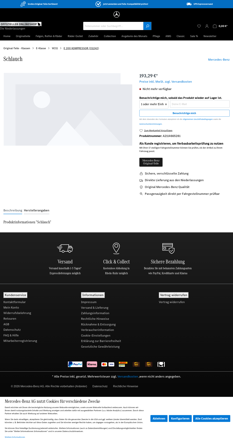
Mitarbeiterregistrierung (20, 341)
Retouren (9, 319)
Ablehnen (159, 418)
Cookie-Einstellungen (95, 335)
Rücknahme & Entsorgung (98, 324)
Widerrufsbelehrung (17, 313)
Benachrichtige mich (184, 113)
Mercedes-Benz (219, 60)
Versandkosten (128, 376)
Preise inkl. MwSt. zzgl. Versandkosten (165, 82)
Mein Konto (11, 307)
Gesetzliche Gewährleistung (100, 347)
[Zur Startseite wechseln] (20, 26)
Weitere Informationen (15, 437)
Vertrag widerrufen (172, 302)
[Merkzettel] (199, 26)
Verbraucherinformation (97, 330)
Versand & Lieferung (94, 308)
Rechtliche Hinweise (95, 319)
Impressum (89, 302)
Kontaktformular (14, 302)
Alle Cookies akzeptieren (211, 418)
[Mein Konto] (207, 26)
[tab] (12, 210)
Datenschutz (12, 330)
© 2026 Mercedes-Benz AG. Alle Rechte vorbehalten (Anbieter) (49, 386)
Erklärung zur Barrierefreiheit (101, 341)
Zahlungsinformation (95, 313)
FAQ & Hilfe (11, 335)
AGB (6, 324)
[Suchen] (147, 26)
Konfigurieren (180, 418)
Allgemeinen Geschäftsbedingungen (198, 119)
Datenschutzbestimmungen (150, 124)
